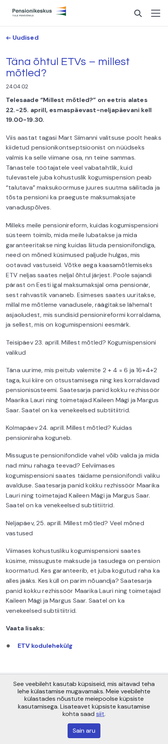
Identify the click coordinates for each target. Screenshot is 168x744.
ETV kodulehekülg (45, 646)
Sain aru (84, 730)
